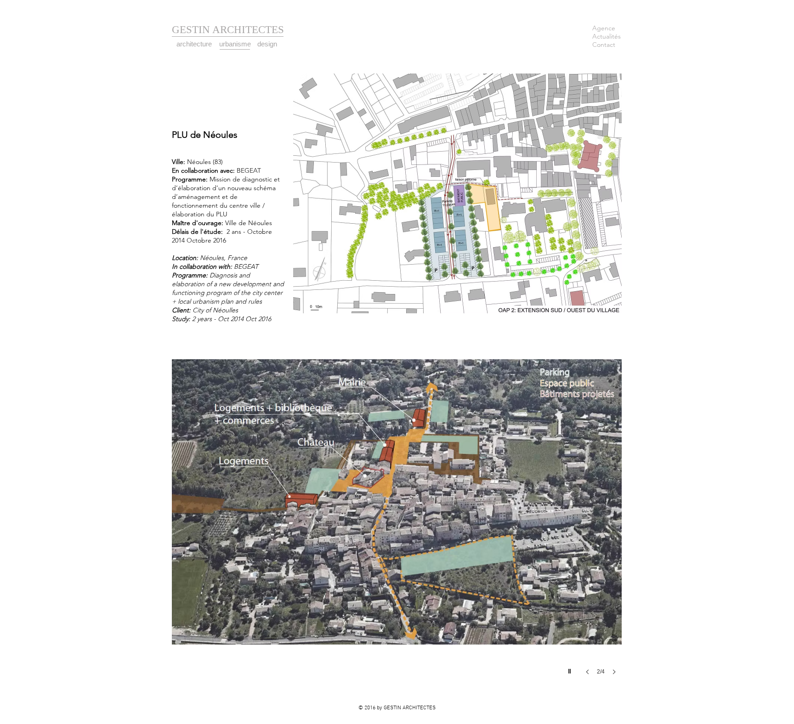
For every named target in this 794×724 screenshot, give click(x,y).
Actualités (606, 36)
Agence (603, 28)
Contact (603, 44)
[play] (570, 669)
